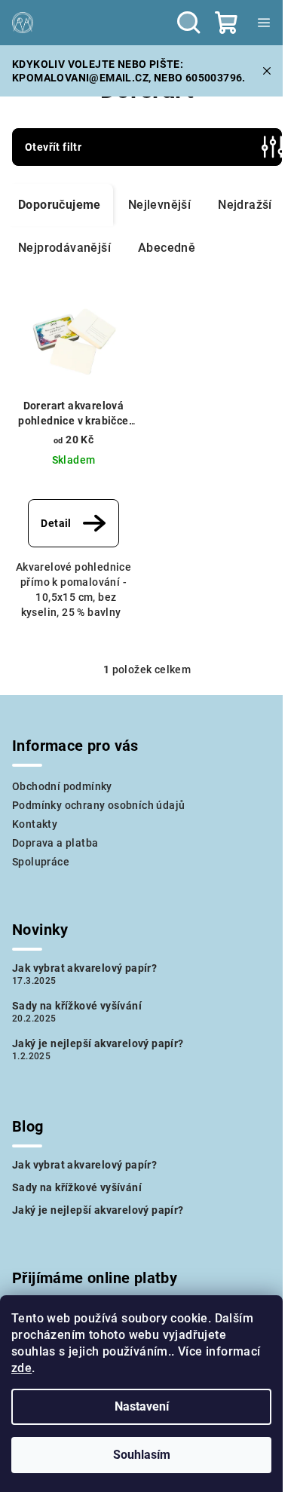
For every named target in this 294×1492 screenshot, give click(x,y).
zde (21, 1368)
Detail (56, 523)
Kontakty (34, 824)
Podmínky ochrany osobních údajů (98, 805)
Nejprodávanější (64, 247)
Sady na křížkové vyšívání (77, 1005)
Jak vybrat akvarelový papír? (84, 968)
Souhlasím (141, 1455)
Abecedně (166, 247)
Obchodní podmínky (62, 786)
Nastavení (142, 1406)
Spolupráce (40, 862)
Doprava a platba (55, 843)
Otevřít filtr (53, 147)
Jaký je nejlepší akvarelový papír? (98, 1043)
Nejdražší (245, 205)
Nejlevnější (159, 205)
